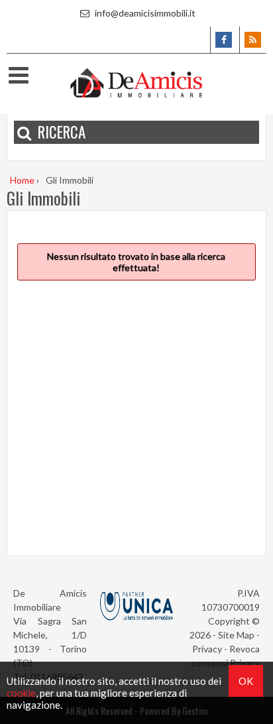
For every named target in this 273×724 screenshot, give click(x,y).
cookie (21, 693)
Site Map (236, 634)
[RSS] (252, 40)
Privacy (207, 648)
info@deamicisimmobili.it (144, 13)
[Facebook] (223, 40)
